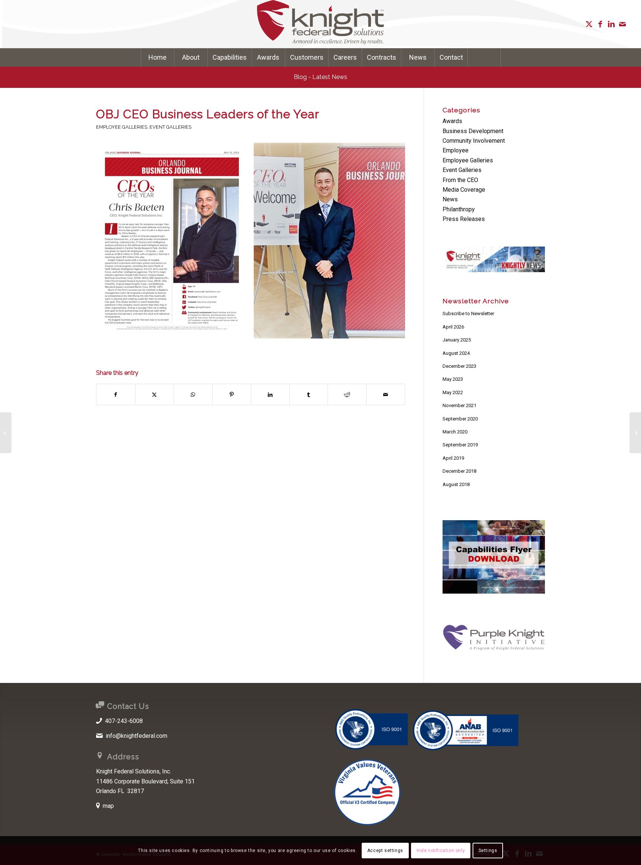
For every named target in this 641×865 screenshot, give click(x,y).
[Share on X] (154, 394)
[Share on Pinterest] (232, 394)
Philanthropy (459, 209)
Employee (456, 150)
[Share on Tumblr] (309, 394)
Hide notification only (441, 850)
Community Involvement (474, 140)
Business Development (473, 131)
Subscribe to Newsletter (468, 313)
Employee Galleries (121, 127)
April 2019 (453, 458)
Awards (452, 121)
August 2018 (456, 484)
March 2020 (455, 432)
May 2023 (453, 379)
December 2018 (459, 471)
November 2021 (459, 405)
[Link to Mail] (622, 24)
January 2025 (457, 340)
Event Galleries (170, 127)
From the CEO (460, 180)
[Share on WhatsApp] (193, 394)
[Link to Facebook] (600, 24)
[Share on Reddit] (347, 394)
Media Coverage (464, 189)
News (450, 199)
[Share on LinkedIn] (270, 394)
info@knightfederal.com (136, 735)
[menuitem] (157, 57)
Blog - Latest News (320, 76)
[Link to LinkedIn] (611, 24)
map (108, 805)
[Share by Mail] (385, 394)
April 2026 (453, 327)
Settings (488, 850)
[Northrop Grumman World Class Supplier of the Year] (5, 432)
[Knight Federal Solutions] (320, 24)
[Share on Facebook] (115, 394)
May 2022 (453, 392)
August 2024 (456, 353)
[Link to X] (589, 24)
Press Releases (464, 218)
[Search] (484, 57)
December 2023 (459, 366)
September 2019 (460, 445)
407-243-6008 (124, 720)
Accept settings (385, 850)
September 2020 (460, 419)
